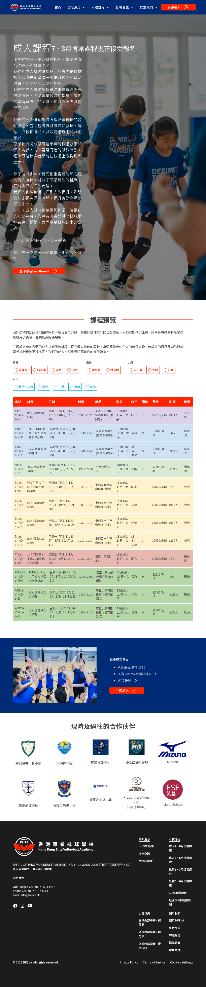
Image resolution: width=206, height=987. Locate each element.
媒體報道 (174, 935)
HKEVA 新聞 (146, 846)
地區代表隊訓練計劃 (180, 902)
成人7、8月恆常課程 (180, 848)
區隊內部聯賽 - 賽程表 (150, 922)
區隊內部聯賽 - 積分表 (150, 934)
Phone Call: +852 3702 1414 (30, 891)
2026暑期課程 (178, 893)
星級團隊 (174, 928)
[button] (76, 7)
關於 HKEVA (176, 920)
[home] (26, 7)
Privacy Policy (129, 962)
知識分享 (174, 943)
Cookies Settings (181, 962)
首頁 (58, 7)
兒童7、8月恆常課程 (180, 871)
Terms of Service (154, 962)
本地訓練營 (146, 861)
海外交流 (144, 853)
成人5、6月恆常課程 (180, 860)
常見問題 (174, 950)
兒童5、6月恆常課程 (180, 883)
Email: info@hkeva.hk (26, 895)
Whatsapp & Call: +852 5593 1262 (34, 887)
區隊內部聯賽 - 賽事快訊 (150, 946)
